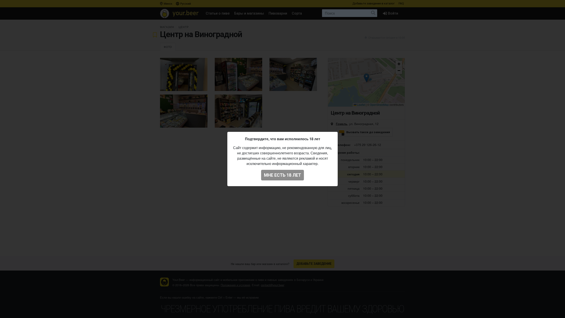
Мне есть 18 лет (282, 175)
